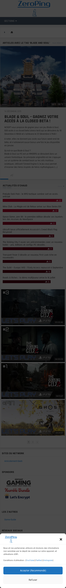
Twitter (39, 560)
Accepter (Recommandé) (33, 570)
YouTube (30, 560)
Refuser (33, 580)
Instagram (48, 560)
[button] (61, 539)
